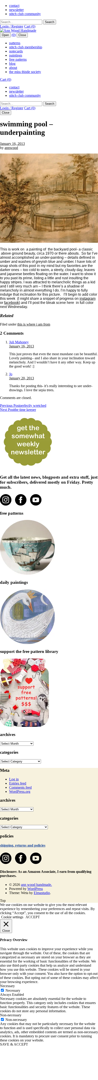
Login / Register (11, 26)
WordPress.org (19, 791)
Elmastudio (42, 893)
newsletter (16, 10)
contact (14, 6)
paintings (15, 55)
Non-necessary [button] (10, 1015)
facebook (11, 303)
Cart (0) (29, 26)
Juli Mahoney (19, 342)
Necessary (12, 990)
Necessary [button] (7, 986)
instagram (87, 298)
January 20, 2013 (21, 378)
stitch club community (25, 14)
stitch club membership (25, 47)
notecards (16, 51)
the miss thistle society (25, 72)
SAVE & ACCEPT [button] (14, 1044)
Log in (14, 779)
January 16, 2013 (12, 144)
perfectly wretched (23, 405)
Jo (10, 374)
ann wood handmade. (36, 885)
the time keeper (18, 410)
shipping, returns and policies (22, 845)
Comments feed (20, 787)
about (13, 68)
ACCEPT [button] (33, 917)
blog (12, 63)
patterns (14, 43)
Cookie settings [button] (12, 917)
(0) (14, 35)
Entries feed (17, 783)
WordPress (35, 889)
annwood (11, 148)
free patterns (18, 59)
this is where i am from (33, 324)
